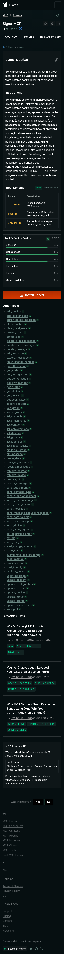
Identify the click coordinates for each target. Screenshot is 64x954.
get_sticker (13, 391)
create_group (15, 332)
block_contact (15, 324)
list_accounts (14, 416)
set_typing (13, 542)
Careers (7, 920)
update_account (16, 579)
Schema (29, 36)
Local (21, 47)
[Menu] (57, 4)
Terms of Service (13, 886)
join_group (13, 408)
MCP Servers (10, 821)
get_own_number (17, 382)
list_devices (14, 433)
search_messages (18, 483)
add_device (14, 311)
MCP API (27, 755)
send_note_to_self (18, 517)
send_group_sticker (19, 504)
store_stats (13, 550)
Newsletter (9, 930)
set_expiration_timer (19, 533)
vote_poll (12, 609)
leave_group (14, 412)
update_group (15, 596)
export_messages (18, 357)
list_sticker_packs (17, 445)
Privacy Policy (11, 890)
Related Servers (50, 36)
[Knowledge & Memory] (52, 23)
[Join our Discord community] (31, 948)
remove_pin (14, 479)
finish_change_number (20, 361)
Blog (5, 925)
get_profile (13, 387)
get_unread (14, 395)
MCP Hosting (10, 835)
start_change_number (20, 546)
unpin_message (16, 575)
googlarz (11, 28)
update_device (16, 592)
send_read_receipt (18, 521)
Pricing (7, 916)
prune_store (14, 458)
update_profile (16, 600)
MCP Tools (9, 850)
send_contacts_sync (19, 491)
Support (7, 911)
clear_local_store (17, 328)
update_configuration (20, 584)
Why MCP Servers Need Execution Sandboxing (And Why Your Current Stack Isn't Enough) (31, 708)
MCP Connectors (13, 826)
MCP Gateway (11, 830)
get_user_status (16, 399)
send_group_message (20, 500)
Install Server (35, 295)
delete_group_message (21, 340)
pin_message (15, 454)
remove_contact (17, 470)
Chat (5, 870)
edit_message (15, 353)
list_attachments (16, 420)
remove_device (16, 475)
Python (9, 47)
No (49, 801)
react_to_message (18, 462)
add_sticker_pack (17, 315)
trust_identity (14, 567)
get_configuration (17, 374)
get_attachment (16, 366)
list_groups (13, 437)
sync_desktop (15, 558)
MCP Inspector (12, 840)
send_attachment (17, 487)
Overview (11, 36)
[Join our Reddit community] (36, 948)
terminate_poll (15, 563)
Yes (38, 801)
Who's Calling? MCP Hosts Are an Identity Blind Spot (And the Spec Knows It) (25, 630)
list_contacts (14, 424)
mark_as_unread (17, 450)
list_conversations (18, 429)
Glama (6, 941)
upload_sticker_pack (19, 605)
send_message (16, 508)
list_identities (14, 441)
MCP (5, 15)
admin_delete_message (21, 319)
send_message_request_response (28, 512)
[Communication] (45, 23)
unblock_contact (17, 571)
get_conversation (17, 378)
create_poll (13, 336)
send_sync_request (18, 529)
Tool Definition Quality (18, 238)
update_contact (16, 588)
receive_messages (18, 466)
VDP (5, 895)
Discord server (18, 783)
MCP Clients (10, 845)
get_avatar (13, 370)
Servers (17, 15)
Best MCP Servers (13, 855)
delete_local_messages (21, 345)
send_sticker (14, 525)
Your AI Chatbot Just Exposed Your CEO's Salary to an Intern (28, 669)
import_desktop (16, 403)
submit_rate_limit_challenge (23, 554)
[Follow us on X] (41, 948)
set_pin (11, 538)
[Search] (58, 23)
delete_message (17, 349)
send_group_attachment (21, 496)
